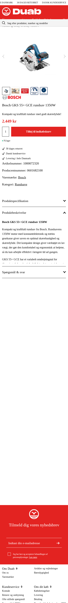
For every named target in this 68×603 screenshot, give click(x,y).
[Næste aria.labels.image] (65, 56)
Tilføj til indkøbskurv (38, 131)
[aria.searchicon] (3, 22)
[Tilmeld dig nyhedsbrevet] (58, 542)
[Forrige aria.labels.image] (3, 56)
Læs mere (33, 557)
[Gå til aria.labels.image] (6, 91)
